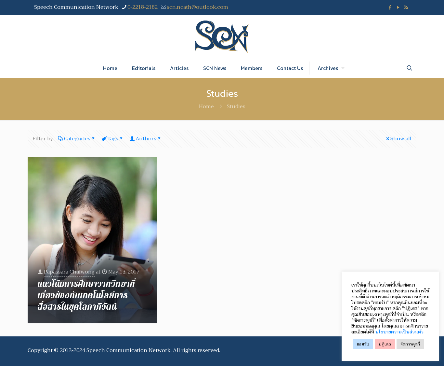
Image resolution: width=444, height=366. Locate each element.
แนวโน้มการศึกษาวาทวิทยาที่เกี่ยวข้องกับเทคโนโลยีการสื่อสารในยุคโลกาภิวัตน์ (86, 295)
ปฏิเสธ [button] (385, 344)
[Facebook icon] (389, 7)
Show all (400, 138)
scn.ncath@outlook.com (197, 7)
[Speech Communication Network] (222, 36)
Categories (77, 138)
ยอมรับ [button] (363, 344)
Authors (146, 138)
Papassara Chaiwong (69, 271)
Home (206, 106)
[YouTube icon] (398, 7)
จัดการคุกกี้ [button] (410, 344)
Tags (113, 138)
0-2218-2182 (142, 7)
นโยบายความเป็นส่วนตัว (399, 332)
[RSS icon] (406, 7)
